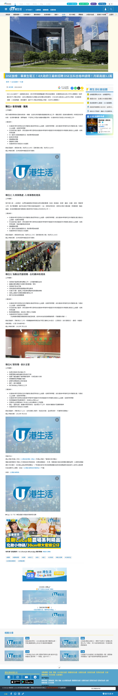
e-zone (48, 4)
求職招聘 (22, 561)
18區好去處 (90, 14)
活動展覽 (44, 672)
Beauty (35, 4)
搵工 (44, 557)
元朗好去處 (82, 672)
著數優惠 (16, 557)
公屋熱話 (38, 10)
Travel (21, 4)
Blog (41, 4)
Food (27, 4)
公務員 (51, 557)
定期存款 (53, 10)
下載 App (103, 4)
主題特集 (112, 14)
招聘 (23, 557)
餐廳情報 (44, 674)
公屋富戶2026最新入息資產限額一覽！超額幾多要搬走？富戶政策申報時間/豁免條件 (96, 655)
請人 (37, 557)
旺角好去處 (100, 672)
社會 (21, 82)
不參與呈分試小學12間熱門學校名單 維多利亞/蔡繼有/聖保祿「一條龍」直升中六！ (41, 655)
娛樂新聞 (45, 10)
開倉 (54, 672)
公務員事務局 (11, 561)
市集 (50, 672)
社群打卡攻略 (84, 4)
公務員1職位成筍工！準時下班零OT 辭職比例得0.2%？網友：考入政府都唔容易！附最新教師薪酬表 (96, 643)
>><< (28, 459)
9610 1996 (46, 551)
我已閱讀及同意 (95, 688)
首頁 (7, 82)
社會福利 (59, 674)
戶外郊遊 (52, 674)
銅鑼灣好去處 (72, 672)
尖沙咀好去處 (62, 672)
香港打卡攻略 (101, 14)
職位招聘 (59, 557)
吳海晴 (11, 87)
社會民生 (68, 557)
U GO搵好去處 (72, 4)
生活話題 (14, 82)
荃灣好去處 (91, 672)
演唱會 (8, 14)
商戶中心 (93, 4)
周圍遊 (81, 14)
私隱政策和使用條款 (52, 688)
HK (15, 4)
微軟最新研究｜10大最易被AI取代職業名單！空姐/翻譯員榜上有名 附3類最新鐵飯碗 (41, 642)
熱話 (27, 638)
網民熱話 (44, 680)
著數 (8, 557)
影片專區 (72, 14)
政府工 (31, 557)
